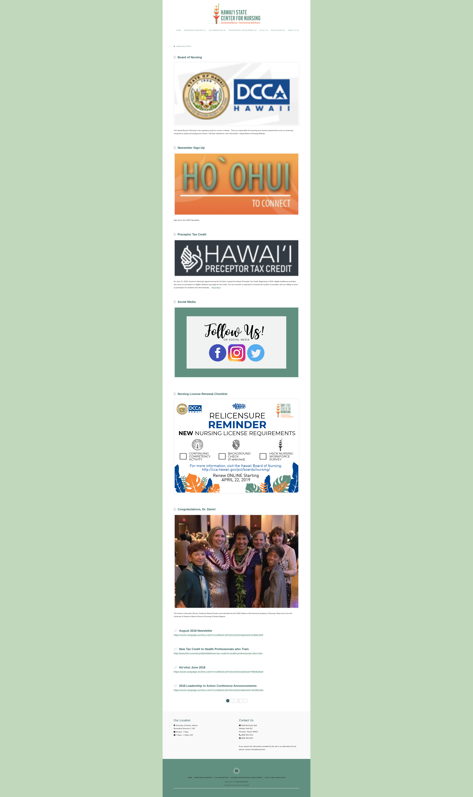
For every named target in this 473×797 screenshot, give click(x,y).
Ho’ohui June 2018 (192, 667)
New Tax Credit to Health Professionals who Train (214, 649)
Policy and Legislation (275, 777)
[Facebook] (236, 771)
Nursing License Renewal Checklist (202, 394)
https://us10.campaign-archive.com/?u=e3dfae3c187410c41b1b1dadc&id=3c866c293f (218, 635)
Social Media (187, 301)
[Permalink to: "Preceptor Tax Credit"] (236, 258)
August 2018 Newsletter (195, 630)
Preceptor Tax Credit (192, 234)
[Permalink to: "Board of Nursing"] (236, 94)
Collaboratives (221, 777)
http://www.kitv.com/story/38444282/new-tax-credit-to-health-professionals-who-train (218, 653)
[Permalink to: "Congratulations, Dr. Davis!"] (236, 561)
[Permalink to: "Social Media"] (236, 342)
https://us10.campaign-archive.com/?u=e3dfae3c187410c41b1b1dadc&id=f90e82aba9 (218, 672)
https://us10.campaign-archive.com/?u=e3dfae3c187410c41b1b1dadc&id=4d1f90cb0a (218, 690)
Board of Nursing (190, 57)
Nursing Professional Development (247, 777)
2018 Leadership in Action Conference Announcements (218, 685)
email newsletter (242, 781)
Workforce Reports (203, 777)
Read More (216, 288)
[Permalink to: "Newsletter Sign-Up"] (236, 184)
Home (190, 777)
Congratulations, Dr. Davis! (197, 509)
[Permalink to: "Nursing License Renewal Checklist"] (236, 446)
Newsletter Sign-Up (191, 147)
